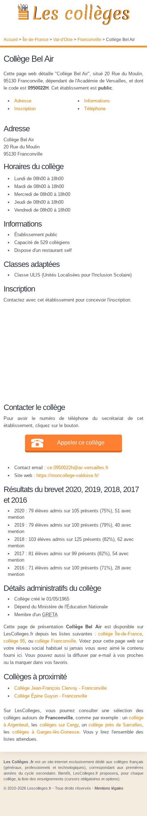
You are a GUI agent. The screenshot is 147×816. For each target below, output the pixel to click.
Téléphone (95, 108)
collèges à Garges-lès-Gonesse (45, 732)
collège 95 (14, 641)
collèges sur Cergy (59, 725)
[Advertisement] (69, 351)
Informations (97, 100)
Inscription (25, 108)
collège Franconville (55, 641)
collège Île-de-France (120, 634)
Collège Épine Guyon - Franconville (50, 696)
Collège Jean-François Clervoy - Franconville (60, 688)
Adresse (22, 100)
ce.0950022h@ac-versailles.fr (77, 467)
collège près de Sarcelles (115, 725)
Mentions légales (109, 788)
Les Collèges (73, 14)
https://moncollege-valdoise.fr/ (67, 475)
